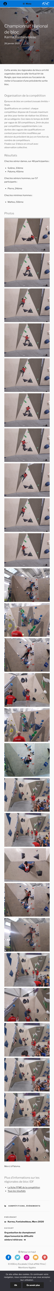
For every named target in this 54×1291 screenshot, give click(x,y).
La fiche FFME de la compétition (24, 1187)
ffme (42, 1264)
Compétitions (16, 1206)
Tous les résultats (17, 1191)
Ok (15, 1285)
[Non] (50, 1280)
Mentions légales (27, 1267)
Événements (33, 1206)
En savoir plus (33, 1285)
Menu (28, 3)
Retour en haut (28, 1252)
